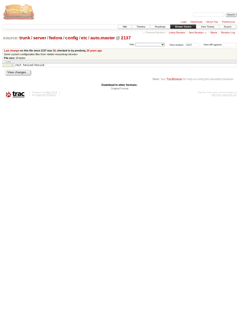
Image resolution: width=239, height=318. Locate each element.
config (71, 37)
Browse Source (183, 26)
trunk (24, 37)
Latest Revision (177, 32)
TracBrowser (174, 79)
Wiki (125, 26)
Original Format (119, 88)
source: (11, 37)
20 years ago (94, 50)
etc (84, 37)
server (39, 37)
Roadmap (160, 26)
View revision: (176, 44)
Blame (214, 32)
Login (184, 21)
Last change (11, 50)
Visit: (131, 44)
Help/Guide (196, 21)
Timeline (141, 26)
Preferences (228, 21)
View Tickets (207, 26)
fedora (55, 37)
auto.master (102, 37)
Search (228, 26)
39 (54, 50)
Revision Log (228, 32)
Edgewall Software (46, 95)
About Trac (212, 21)
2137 (126, 37)
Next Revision (196, 32)
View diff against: (213, 44)
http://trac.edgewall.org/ (224, 95)
